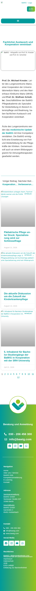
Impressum (8, 559)
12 (18, 377)
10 (29, 374)
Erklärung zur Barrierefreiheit (15, 568)
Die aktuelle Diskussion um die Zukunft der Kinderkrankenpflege (17, 296)
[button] (18, 20)
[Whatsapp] (26, 445)
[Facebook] (9, 445)
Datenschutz (9, 561)
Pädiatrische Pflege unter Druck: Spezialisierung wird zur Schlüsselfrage (17, 236)
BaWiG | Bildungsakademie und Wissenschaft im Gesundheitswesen (18, 556)
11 (33, 374)
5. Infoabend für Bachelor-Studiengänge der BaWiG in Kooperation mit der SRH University (17, 356)
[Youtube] (20, 445)
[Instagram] (15, 445)
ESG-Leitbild (9, 565)
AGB (5, 563)
